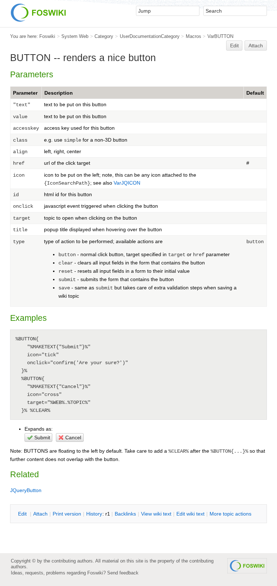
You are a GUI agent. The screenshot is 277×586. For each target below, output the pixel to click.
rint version (67, 514)
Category (103, 36)
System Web (74, 36)
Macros (193, 36)
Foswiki (47, 36)
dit (23, 514)
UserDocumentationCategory (150, 36)
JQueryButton (25, 490)
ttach (40, 514)
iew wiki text (156, 514)
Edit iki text (190, 514)
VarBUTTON (220, 36)
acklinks (125, 514)
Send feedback (122, 573)
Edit (234, 45)
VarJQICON (127, 183)
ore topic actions (230, 514)
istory (94, 514)
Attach (256, 45)
